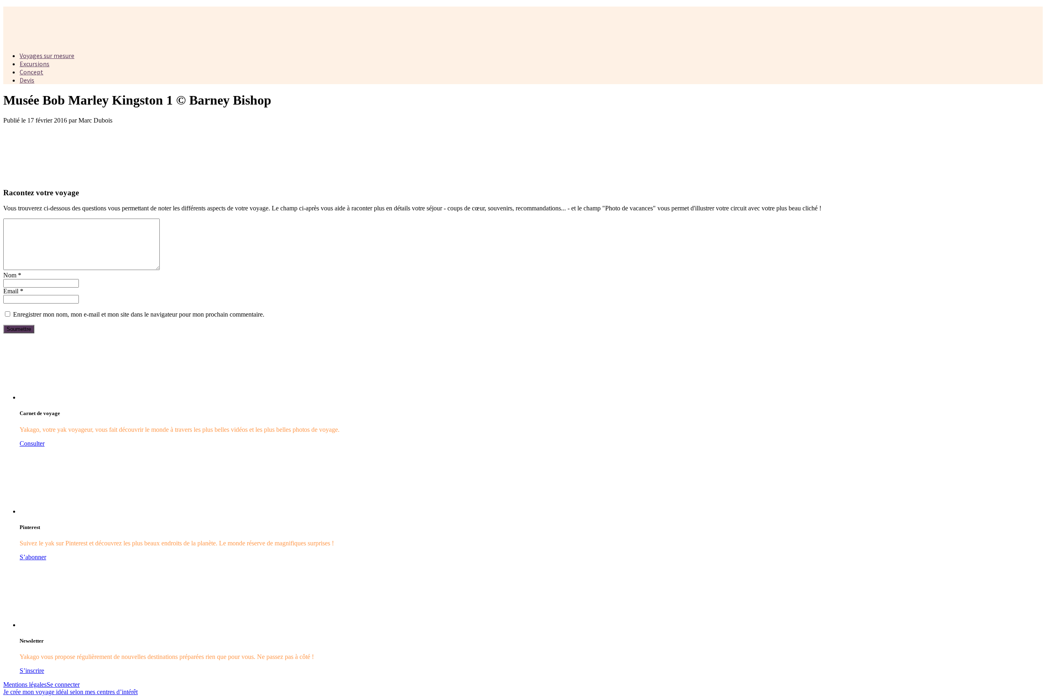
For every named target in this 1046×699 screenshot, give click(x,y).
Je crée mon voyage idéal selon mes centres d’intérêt (70, 691)
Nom (12, 275)
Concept (31, 72)
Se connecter (63, 684)
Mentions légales (25, 684)
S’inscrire (32, 670)
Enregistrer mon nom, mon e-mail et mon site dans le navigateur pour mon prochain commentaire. (138, 314)
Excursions (34, 64)
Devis (27, 80)
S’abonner (33, 557)
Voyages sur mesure (47, 55)
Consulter (32, 443)
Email (13, 291)
